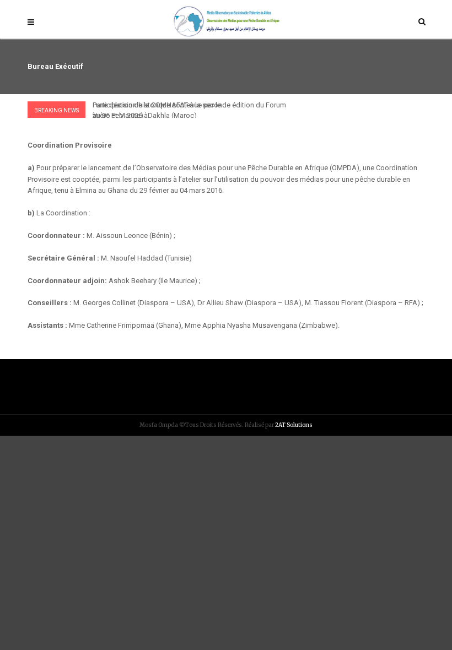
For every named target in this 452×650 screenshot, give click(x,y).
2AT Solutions (294, 425)
